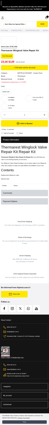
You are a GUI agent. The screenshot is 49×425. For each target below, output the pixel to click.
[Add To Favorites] (7, 133)
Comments (7, 193)
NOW (42, 24)
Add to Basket (26, 123)
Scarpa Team (37, 73)
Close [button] (24, 422)
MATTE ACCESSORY (24, 73)
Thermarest (21, 76)
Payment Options (10, 201)
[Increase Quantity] (44, 115)
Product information (11, 140)
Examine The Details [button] (24, 418)
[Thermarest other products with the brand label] (8, 40)
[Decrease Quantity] (4, 115)
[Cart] (46, 17)
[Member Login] (2, 17)
